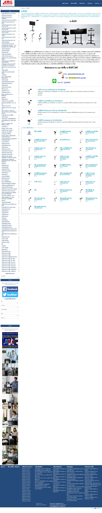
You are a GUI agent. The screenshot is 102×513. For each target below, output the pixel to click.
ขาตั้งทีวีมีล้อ (36, 13)
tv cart (83, 13)
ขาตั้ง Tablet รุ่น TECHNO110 (64, 182)
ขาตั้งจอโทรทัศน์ (83, 15)
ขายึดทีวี (23, 15)
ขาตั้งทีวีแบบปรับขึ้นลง (72, 13)
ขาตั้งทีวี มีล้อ (31, 13)
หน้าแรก (23, 8)
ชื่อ (1, 301)
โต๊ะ (35, 190)
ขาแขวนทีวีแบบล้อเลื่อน (93, 16)
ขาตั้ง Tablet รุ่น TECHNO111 (90, 182)
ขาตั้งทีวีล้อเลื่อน (88, 13)
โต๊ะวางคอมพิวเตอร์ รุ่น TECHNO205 (91, 165)
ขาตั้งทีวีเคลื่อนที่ (94, 15)
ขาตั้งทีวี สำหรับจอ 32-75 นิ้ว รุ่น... (65, 132)
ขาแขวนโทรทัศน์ (59, 16)
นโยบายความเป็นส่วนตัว (9, 284)
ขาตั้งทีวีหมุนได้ (67, 16)
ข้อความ (3, 317)
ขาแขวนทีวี (97, 13)
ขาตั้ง (93, 13)
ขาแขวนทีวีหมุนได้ (45, 16)
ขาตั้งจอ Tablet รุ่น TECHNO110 (39, 148)
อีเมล (2, 313)
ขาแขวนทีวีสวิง (54, 15)
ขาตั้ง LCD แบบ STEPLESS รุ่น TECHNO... (64, 158)
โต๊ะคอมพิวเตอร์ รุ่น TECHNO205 (91, 198)
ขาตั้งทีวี (25, 13)
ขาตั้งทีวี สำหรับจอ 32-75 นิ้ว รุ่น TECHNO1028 (52, 110)
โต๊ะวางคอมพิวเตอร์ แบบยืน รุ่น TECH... (40, 165)
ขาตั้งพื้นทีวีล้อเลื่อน (29, 15)
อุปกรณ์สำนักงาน (65, 139)
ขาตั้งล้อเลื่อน (52, 16)
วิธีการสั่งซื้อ (37, 131)
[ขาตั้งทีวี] (32, 26)
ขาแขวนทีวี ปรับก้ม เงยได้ (63, 15)
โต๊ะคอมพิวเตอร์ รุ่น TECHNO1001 (66, 198)
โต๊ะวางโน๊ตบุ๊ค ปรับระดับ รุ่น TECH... (66, 148)
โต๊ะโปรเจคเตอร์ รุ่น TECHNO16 (66, 190)
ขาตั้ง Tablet (38, 181)
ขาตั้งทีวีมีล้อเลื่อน (38, 15)
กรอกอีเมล (3, 276)
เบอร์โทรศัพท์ (4, 309)
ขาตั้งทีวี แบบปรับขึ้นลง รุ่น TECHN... (91, 132)
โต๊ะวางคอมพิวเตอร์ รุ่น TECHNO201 (66, 173)
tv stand (79, 13)
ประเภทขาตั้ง (74, 16)
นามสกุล (3, 305)
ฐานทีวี (86, 16)
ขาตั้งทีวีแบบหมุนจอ (44, 13)
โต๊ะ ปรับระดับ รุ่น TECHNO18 (90, 148)
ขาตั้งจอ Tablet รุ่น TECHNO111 (39, 157)
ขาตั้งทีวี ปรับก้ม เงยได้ (74, 15)
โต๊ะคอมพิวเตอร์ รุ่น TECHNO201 (40, 207)
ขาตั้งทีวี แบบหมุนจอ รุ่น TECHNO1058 (50, 120)
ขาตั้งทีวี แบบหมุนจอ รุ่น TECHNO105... (40, 140)
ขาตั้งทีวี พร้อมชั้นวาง (35, 16)
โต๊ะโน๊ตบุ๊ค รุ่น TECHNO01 (89, 190)
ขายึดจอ (89, 15)
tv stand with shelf (46, 15)
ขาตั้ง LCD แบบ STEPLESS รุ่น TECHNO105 (52, 89)
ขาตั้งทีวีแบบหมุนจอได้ (54, 13)
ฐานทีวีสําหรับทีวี (80, 16)
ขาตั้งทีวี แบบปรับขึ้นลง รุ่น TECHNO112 (50, 101)
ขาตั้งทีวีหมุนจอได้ (63, 13)
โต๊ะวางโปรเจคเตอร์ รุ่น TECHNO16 (91, 140)
